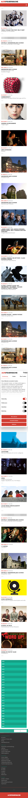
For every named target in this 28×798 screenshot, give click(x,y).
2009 (3, 705)
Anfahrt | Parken (5, 778)
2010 (3, 703)
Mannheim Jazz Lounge (9, 70)
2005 (3, 716)
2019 (3, 679)
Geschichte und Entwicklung (7, 746)
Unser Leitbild (4, 757)
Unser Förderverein (5, 751)
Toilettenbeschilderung (6, 762)
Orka (10, 479)
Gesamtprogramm (5, 735)
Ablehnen (14, 424)
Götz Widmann (6, 150)
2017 (3, 684)
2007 (3, 710)
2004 (3, 718)
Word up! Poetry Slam (8, 652)
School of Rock (10, 626)
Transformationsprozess (6, 763)
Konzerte (3, 737)
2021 (3, 674)
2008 (3, 708)
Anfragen (3, 768)
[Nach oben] (14, 790)
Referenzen (4, 774)
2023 (3, 669)
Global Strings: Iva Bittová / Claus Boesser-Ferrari (13, 259)
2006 (3, 713)
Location (3, 771)
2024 (3, 666)
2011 (3, 700)
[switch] (25, 403)
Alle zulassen (14, 416)
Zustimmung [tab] (5, 376)
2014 (3, 692)
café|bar (3, 748)
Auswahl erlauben (14, 420)
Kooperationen (4, 749)
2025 (3, 664)
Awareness (3, 755)
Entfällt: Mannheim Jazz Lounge (12, 43)
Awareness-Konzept (5, 760)
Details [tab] (14, 376)
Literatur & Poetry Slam (6, 739)
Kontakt (3, 777)
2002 (3, 724)
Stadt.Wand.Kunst (5, 742)
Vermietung (4, 766)
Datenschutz (4, 780)
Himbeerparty (14, 97)
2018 (3, 682)
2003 (3, 721)
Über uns (3, 745)
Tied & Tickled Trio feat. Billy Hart (13, 30)
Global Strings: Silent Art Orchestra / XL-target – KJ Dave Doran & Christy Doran (11, 287)
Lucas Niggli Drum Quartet (10, 506)
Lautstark (12, 452)
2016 (3, 687)
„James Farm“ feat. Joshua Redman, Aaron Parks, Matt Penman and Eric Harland (13, 231)
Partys (2, 740)
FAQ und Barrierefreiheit (6, 782)
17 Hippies (4, 547)
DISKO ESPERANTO (14, 600)
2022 (3, 671)
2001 (3, 726)
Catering (3, 773)
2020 (3, 677)
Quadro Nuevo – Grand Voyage (11, 315)
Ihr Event (3, 769)
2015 (3, 690)
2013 (3, 695)
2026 (3, 661)
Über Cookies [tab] (23, 376)
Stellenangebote (5, 753)
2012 (3, 697)
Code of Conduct (5, 759)
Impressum (3, 783)
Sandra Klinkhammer (8, 124)
